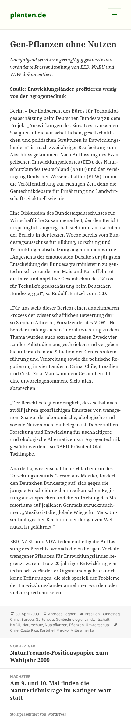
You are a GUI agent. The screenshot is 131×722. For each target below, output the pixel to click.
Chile (14, 630)
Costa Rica (29, 630)
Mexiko (62, 630)
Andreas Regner (62, 613)
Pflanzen (76, 624)
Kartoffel (47, 630)
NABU (98, 67)
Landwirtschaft (96, 619)
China (15, 619)
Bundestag (110, 613)
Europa (28, 619)
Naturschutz (32, 624)
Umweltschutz (98, 624)
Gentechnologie (69, 619)
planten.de (28, 14)
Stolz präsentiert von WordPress (38, 714)
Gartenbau (45, 619)
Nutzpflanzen (56, 624)
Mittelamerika (82, 630)
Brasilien (92, 613)
